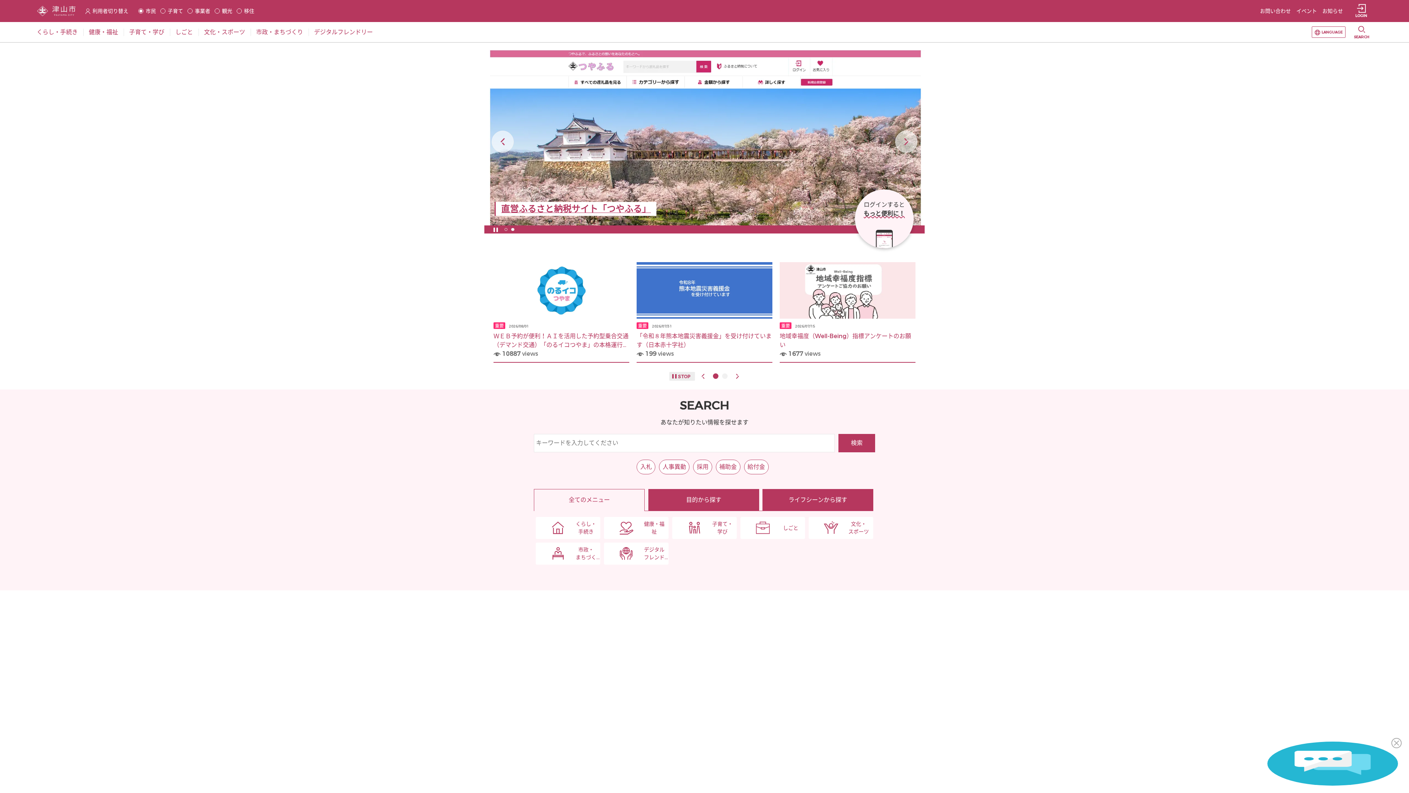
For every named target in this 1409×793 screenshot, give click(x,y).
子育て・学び (722, 528)
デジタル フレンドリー (654, 553)
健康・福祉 (654, 528)
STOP (684, 376)
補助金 (728, 467)
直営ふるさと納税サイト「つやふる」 (576, 209)
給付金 (756, 467)
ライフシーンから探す (818, 500)
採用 (703, 467)
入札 (646, 467)
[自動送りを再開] (496, 229)
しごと (790, 528)
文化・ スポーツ (858, 528)
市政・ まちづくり (586, 553)
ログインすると (884, 205)
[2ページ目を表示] (512, 229)
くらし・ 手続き (586, 528)
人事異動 (674, 467)
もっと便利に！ (884, 213)
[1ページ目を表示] (506, 229)
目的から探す (703, 500)
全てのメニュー (589, 500)
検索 (857, 443)
